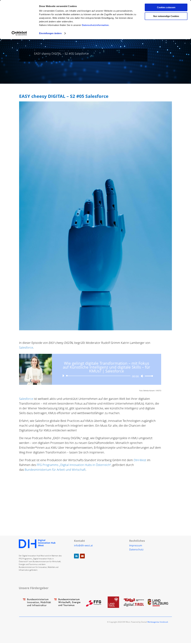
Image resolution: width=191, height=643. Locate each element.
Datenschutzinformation (95, 25)
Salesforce (26, 399)
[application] (106, 375)
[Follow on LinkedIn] (76, 556)
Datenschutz (136, 549)
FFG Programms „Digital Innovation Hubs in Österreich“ (74, 465)
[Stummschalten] (142, 376)
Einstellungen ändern (50, 33)
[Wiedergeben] (63, 375)
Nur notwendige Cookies (166, 16)
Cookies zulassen (166, 7)
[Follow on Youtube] (82, 556)
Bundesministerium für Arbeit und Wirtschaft (55, 470)
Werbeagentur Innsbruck (157, 622)
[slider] (148, 376)
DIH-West (140, 460)
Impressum (135, 545)
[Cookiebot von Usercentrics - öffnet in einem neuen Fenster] (19, 33)
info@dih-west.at (83, 545)
